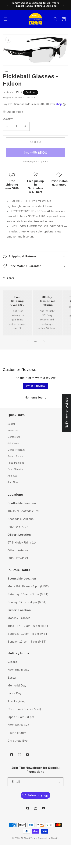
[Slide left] (27, 341)
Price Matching (16, 463)
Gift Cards (13, 443)
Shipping (7, 97)
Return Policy (15, 456)
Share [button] (10, 277)
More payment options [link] (35, 161)
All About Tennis (29, 838)
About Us (13, 430)
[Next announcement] (64, 5)
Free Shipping (16, 469)
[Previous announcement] (7, 5)
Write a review (35, 385)
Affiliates (12, 475)
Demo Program (16, 450)
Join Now (13, 482)
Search (12, 424)
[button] (6, 19)
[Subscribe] (59, 781)
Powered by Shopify (48, 838)
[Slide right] (44, 341)
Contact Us (14, 437)
